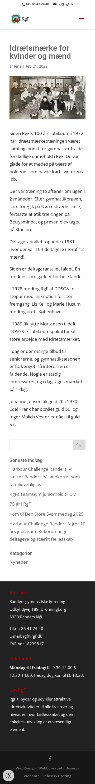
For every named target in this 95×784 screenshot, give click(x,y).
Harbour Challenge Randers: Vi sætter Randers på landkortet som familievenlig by (45, 476)
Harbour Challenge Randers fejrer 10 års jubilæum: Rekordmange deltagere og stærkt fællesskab (48, 531)
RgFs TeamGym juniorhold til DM (43, 494)
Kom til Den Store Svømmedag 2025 (47, 514)
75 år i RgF (20, 504)
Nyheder (19, 562)
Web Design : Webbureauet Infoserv (46, 768)
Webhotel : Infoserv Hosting (47, 775)
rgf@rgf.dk (32, 636)
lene (18, 66)
